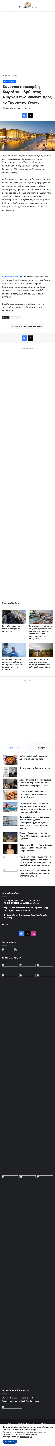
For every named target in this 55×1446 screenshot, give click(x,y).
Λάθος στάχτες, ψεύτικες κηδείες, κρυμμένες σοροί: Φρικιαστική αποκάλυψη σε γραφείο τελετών (35, 783)
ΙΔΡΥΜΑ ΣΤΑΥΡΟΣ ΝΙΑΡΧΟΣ (28, 326)
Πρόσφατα (14, 747)
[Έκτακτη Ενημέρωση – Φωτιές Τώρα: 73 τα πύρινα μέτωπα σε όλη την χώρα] (10, 837)
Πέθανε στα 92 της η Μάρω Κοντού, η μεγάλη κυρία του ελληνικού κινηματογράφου (35, 848)
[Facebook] (24, 115)
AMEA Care (10, 108)
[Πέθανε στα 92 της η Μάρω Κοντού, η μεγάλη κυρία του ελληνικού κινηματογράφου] (10, 849)
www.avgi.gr (15, 318)
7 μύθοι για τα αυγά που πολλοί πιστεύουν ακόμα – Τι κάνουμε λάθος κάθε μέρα (33, 794)
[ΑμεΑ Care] (27, 5)
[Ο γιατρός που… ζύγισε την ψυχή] (10, 772)
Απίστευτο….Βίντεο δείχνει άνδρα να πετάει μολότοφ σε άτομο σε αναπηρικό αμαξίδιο (35, 873)
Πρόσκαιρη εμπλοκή (11, 277)
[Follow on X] (16, 108)
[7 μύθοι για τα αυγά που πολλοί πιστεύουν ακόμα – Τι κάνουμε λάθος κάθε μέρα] (10, 795)
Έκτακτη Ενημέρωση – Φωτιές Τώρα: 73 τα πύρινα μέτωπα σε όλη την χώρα (35, 836)
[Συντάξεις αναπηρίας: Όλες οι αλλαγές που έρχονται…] (14, 617)
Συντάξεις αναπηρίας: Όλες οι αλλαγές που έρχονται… (12, 628)
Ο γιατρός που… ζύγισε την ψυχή (34, 768)
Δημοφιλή (41, 747)
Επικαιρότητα (17, 76)
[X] (30, 115)
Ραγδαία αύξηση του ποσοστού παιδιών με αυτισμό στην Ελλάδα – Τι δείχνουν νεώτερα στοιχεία (13, 665)
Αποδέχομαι (9, 1442)
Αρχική (7, 76)
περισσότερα (26, 1437)
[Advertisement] (27, 41)
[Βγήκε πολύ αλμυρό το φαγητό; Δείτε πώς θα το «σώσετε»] (10, 760)
